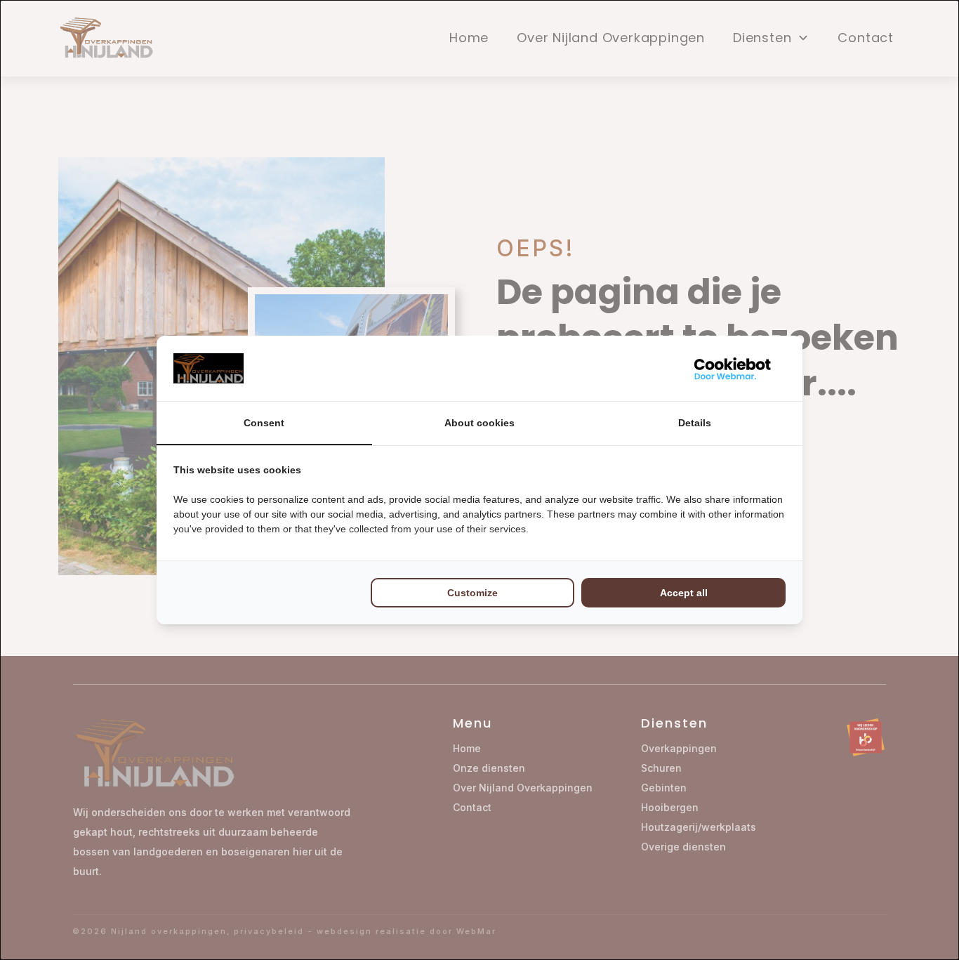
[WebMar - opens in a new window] (733, 368)
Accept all (684, 592)
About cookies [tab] (479, 422)
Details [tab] (694, 422)
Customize (472, 592)
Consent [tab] (264, 422)
